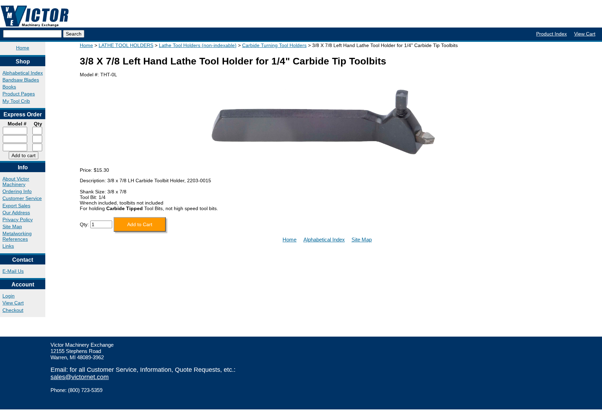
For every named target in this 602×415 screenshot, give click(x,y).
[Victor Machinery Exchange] (35, 16)
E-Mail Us (13, 271)
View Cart (584, 34)
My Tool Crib (16, 101)
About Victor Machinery (15, 181)
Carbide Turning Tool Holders (274, 45)
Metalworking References (17, 236)
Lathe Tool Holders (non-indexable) (198, 45)
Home (22, 48)
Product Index (551, 34)
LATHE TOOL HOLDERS (126, 45)
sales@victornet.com (80, 377)
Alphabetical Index (22, 73)
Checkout (12, 310)
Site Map (12, 226)
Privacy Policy (17, 219)
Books (9, 87)
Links (8, 246)
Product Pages (18, 94)
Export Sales (16, 205)
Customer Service (22, 198)
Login (8, 296)
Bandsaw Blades (20, 80)
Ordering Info (17, 191)
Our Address (16, 212)
